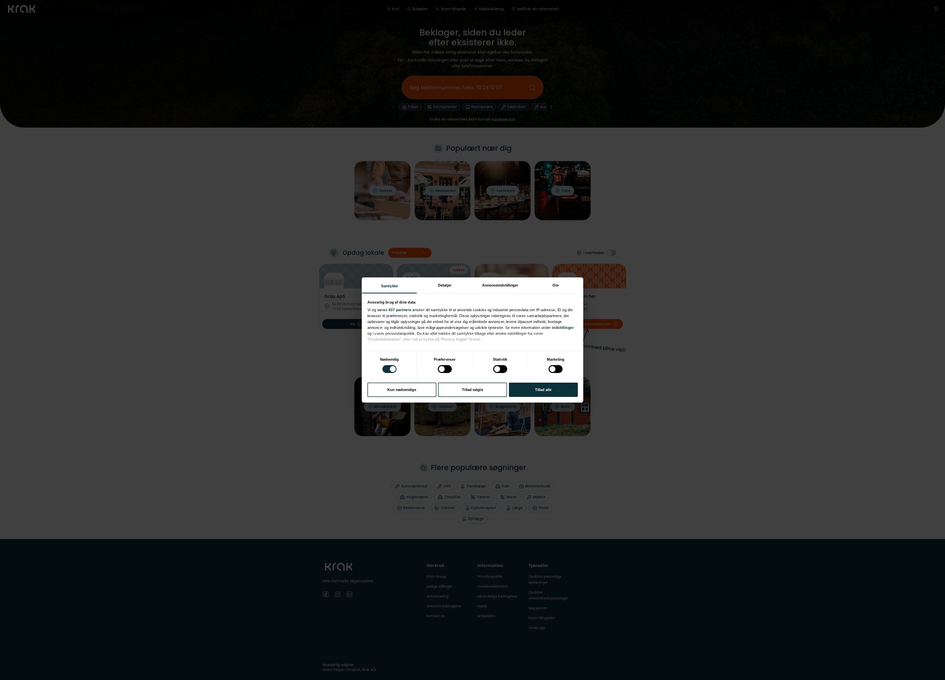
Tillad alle (543, 390)
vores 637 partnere (394, 310)
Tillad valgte (472, 390)
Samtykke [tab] (389, 286)
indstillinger (563, 327)
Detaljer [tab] (445, 285)
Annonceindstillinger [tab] (500, 285)
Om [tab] (555, 285)
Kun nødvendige (401, 390)
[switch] (445, 369)
